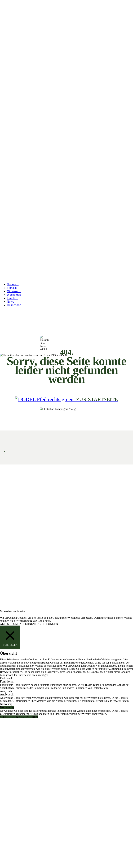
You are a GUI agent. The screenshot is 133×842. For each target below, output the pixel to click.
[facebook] (124, 762)
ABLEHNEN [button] (27, 623)
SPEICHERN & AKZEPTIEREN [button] (19, 716)
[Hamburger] (3, 147)
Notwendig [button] (6, 704)
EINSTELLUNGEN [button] (46, 623)
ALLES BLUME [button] (9, 623)
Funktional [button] (6, 678)
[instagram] (117, 762)
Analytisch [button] (6, 691)
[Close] (42, 274)
